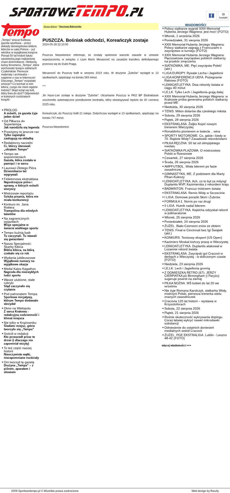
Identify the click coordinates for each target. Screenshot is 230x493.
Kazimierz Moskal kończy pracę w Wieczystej (196, 242)
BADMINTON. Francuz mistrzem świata (192, 188)
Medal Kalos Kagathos (21, 272)
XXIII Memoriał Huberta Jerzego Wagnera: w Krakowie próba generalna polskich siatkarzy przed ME (196, 99)
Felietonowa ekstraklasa (21, 184)
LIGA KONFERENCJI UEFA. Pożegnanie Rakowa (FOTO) (193, 78)
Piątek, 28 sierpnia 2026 (181, 119)
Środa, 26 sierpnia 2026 (181, 162)
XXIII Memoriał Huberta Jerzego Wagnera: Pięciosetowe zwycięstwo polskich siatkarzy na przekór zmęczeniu (195, 58)
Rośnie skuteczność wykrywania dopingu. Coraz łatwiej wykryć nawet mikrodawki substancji (193, 320)
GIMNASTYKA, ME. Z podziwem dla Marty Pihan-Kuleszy (194, 175)
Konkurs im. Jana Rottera (21, 209)
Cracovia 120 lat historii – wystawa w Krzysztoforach (190, 302)
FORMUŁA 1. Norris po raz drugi (187, 201)
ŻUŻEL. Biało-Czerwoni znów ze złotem (192, 226)
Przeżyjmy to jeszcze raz (21, 135)
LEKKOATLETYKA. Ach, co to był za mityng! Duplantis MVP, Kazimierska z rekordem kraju (196, 182)
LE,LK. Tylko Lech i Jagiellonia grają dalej (193, 92)
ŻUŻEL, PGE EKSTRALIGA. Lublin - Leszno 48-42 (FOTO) (195, 336)
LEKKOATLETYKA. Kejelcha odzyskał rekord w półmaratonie (196, 211)
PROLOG (21, 113)
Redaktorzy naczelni (18, 146)
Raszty (214, 491)
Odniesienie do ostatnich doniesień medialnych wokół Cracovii (189, 329)
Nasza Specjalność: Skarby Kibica (19, 248)
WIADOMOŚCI (195, 25)
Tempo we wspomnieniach (20, 158)
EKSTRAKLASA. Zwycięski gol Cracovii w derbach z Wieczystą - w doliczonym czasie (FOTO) (195, 257)
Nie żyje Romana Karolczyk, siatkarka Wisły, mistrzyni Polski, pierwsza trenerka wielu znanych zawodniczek (195, 294)
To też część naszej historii (21, 352)
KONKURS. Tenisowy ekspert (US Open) (193, 237)
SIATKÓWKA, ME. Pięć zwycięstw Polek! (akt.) (193, 67)
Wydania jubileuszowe (19, 261)
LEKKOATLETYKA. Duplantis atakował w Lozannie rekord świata (193, 247)
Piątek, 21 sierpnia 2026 (181, 313)
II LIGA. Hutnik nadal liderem (184, 205)
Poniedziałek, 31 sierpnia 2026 (186, 40)
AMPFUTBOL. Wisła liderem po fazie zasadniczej (190, 168)
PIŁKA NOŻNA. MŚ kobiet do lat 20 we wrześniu (191, 284)
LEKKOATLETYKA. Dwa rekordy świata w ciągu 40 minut (193, 86)
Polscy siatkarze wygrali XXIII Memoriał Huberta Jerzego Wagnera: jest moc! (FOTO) (196, 30)
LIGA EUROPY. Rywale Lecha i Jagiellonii (193, 73)
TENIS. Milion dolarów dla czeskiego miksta (195, 111)
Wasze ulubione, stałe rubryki (19, 284)
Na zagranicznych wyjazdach (21, 223)
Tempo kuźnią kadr (20, 236)
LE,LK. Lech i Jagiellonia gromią (187, 268)
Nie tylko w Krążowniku (20, 326)
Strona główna (50, 26)
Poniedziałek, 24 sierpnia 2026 (186, 221)
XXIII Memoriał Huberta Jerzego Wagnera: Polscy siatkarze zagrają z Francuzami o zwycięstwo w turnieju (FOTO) (194, 48)
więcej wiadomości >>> (176, 345)
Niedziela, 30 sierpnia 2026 (183, 107)
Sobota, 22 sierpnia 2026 (182, 308)
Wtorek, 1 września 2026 (182, 36)
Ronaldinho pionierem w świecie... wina (192, 131)
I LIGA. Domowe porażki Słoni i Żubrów (192, 197)
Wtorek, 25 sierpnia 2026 (182, 217)
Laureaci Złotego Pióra (20, 171)
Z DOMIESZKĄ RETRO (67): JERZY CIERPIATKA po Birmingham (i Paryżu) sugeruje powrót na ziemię (191, 276)
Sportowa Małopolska (70, 26)
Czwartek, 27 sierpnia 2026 (183, 158)
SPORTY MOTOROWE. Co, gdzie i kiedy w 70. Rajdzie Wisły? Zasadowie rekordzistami (195, 137)
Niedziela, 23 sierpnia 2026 (183, 264)
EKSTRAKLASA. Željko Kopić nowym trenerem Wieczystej (190, 125)
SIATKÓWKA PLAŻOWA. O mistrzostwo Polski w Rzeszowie (192, 152)
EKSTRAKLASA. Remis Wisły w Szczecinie (194, 193)
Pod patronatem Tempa (21, 299)
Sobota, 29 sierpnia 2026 (182, 115)
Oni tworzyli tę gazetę (19, 367)
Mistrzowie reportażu (21, 196)
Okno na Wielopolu (21, 313)
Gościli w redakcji (19, 338)
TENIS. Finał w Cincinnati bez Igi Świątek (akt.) (193, 231)
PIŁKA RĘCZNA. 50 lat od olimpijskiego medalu (192, 144)
